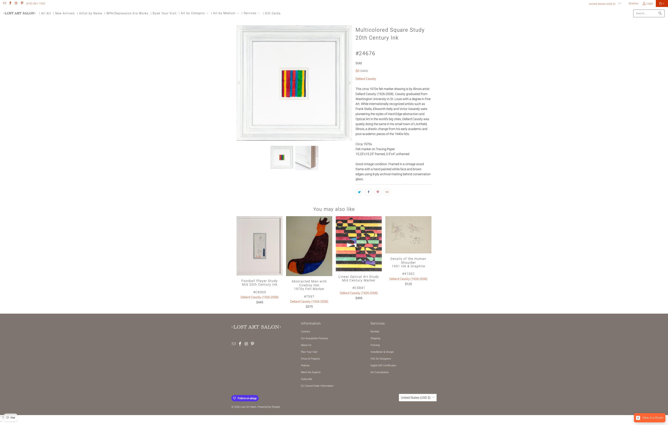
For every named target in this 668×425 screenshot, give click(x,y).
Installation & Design (382, 351)
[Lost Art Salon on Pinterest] (22, 3)
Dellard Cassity (366, 79)
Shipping (375, 338)
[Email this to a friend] (387, 192)
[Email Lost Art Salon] (4, 3)
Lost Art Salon (248, 406)
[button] (194, 13)
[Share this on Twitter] (359, 192)
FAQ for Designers (381, 358)
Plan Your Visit (309, 351)
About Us (306, 345)
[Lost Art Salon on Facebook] (10, 3)
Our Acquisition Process (314, 338)
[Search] (660, 13)
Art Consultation (380, 372)
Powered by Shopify (269, 406)
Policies (305, 365)
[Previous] (239, 83)
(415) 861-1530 (35, 3)
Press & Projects (310, 358)
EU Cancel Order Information (317, 385)
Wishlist (633, 3)
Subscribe (306, 379)
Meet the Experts (311, 372)
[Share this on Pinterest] (378, 192)
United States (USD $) (602, 3)
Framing (375, 345)
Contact (305, 331)
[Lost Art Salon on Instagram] (16, 3)
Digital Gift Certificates (383, 365)
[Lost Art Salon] (19, 13)
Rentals (375, 331)
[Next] (349, 83)
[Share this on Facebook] (368, 192)
